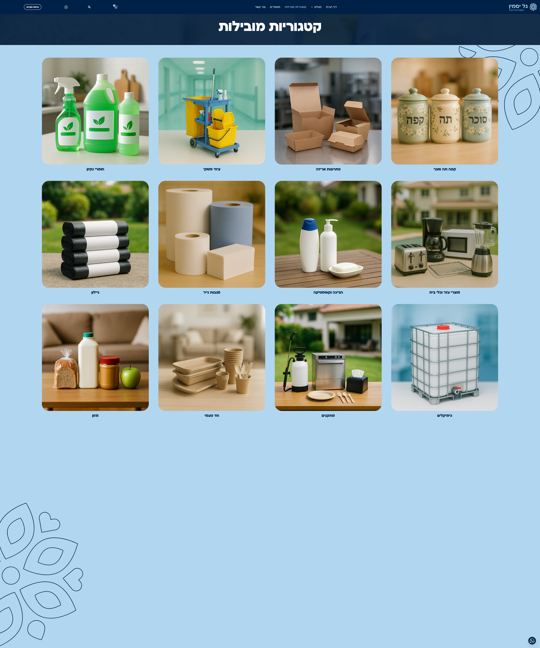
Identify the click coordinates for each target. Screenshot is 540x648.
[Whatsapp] (532, 640)
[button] (89, 7)
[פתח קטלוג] (312, 7)
